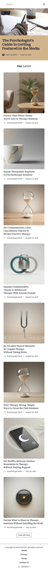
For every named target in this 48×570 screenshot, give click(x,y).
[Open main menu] (44, 4)
